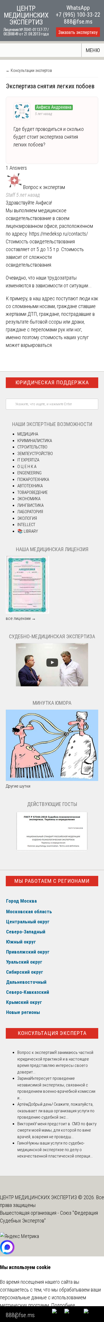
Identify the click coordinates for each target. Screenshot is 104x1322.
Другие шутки (18, 786)
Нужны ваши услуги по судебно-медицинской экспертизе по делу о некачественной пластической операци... (55, 1149)
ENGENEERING (29, 472)
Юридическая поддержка (52, 382)
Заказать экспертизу (78, 32)
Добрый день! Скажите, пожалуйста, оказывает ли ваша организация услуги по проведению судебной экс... (55, 1111)
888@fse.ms (78, 21)
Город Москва (21, 901)
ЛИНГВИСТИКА (30, 505)
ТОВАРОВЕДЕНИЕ (32, 492)
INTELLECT (26, 524)
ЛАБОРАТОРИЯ (30, 511)
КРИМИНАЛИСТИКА (34, 440)
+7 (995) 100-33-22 (78, 14)
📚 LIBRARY (27, 531)
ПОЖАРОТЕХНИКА (33, 479)
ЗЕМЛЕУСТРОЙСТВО (35, 453)
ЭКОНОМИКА (28, 498)
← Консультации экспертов (29, 70)
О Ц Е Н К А (26, 466)
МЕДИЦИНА (27, 434)
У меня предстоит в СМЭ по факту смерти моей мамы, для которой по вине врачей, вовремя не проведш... (56, 1130)
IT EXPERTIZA (28, 460)
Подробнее (63, 1305)
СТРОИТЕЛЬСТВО (32, 447)
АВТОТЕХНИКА (30, 485)
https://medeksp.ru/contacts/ (58, 234)
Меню (93, 50)
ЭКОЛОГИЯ (27, 518)
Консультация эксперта (52, 1033)
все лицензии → (21, 618)
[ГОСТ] (52, 850)
